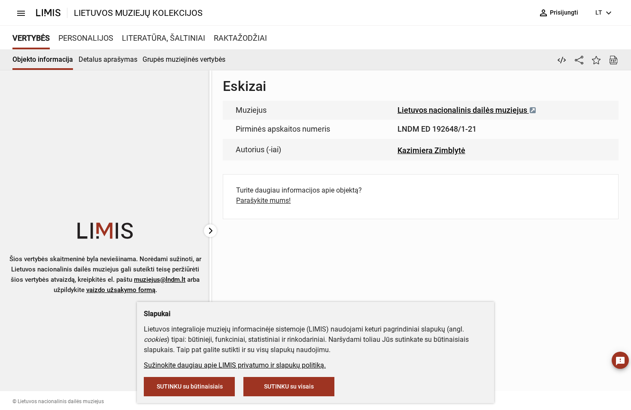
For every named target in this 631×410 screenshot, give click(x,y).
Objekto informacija (42, 59)
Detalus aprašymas (108, 59)
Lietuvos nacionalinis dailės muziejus (463, 110)
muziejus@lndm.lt (159, 279)
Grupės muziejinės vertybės (184, 59)
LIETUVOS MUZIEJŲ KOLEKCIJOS (138, 13)
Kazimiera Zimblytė (431, 150)
